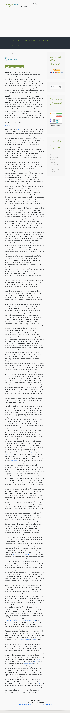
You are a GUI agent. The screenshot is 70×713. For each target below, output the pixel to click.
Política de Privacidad (24, 704)
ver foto (20, 129)
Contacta (53, 172)
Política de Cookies (38, 704)
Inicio (6, 54)
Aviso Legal (49, 704)
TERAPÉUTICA (55, 164)
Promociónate (54, 169)
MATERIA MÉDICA (53, 160)
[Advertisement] (35, 21)
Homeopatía (54, 157)
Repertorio (53, 167)
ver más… (8, 126)
